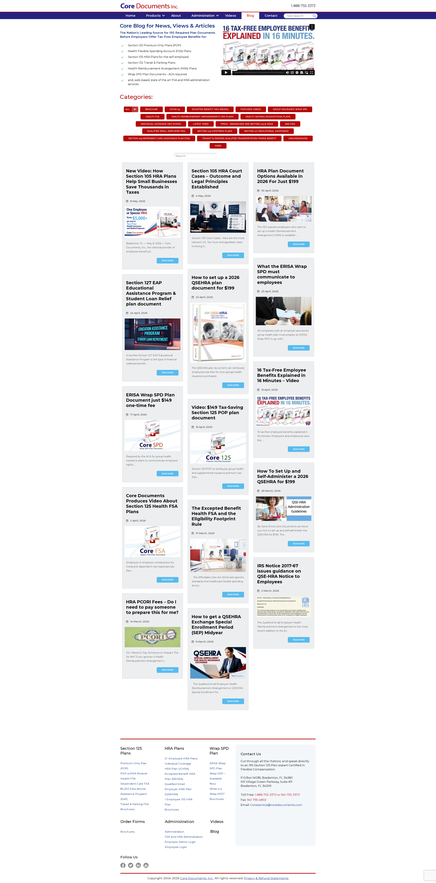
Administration (179, 821)
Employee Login (176, 847)
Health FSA (128, 778)
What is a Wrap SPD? (217, 791)
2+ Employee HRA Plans (181, 758)
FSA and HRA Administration (184, 836)
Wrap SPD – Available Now (217, 778)
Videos (216, 821)
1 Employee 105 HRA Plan (178, 802)
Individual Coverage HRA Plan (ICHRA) (178, 766)
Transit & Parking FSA (134, 804)
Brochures (127, 809)
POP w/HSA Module (133, 773)
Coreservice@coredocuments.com (276, 805)
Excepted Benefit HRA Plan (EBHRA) (180, 776)
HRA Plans (174, 748)
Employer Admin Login (180, 842)
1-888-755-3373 (303, 6)
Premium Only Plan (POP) (133, 766)
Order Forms (132, 821)
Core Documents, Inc (196, 878)
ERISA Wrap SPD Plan (218, 766)
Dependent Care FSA (134, 783)
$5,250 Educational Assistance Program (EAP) (133, 794)
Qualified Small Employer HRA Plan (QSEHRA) (178, 789)
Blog (214, 831)
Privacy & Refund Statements (266, 878)
